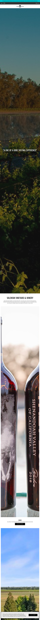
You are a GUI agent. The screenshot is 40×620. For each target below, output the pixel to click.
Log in (2, 3)
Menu (37, 3)
